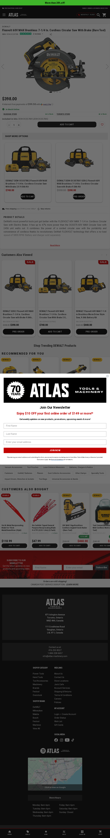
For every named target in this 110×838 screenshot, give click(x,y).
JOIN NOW (55, 450)
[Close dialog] (107, 376)
